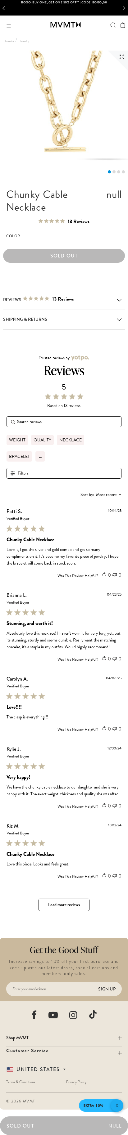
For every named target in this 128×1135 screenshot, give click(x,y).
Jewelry (9, 41)
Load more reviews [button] (64, 904)
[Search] (113, 25)
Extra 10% (93, 1105)
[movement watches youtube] (53, 1015)
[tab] (109, 172)
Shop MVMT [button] (17, 1037)
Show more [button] (40, 456)
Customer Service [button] (27, 1050)
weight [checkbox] (17, 440)
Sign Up (107, 989)
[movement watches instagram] (73, 1015)
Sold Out (64, 255)
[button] (5, 8)
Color (13, 236)
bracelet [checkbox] (19, 456)
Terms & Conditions (20, 1081)
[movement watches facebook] (34, 1015)
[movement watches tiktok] (93, 1014)
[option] (64, 8)
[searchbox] (64, 421)
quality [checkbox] (42, 440)
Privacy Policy (76, 1081)
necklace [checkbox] (70, 440)
